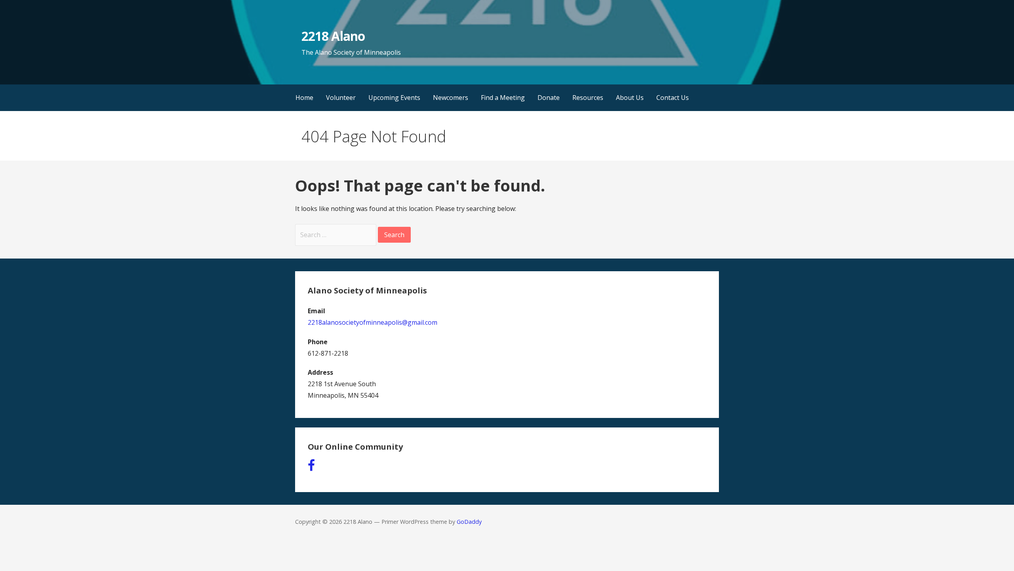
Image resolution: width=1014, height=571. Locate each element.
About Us (630, 97)
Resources (587, 97)
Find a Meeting (503, 97)
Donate (548, 97)
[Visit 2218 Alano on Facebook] (311, 467)
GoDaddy (469, 521)
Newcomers (450, 97)
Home (304, 97)
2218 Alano (332, 35)
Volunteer (341, 97)
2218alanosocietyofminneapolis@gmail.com (372, 322)
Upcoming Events (394, 97)
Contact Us (672, 97)
